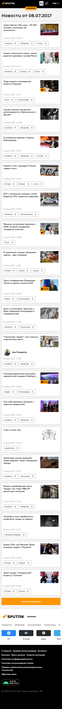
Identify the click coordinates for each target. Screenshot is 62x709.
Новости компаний (35, 655)
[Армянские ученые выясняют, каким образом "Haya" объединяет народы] (49, 462)
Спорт (39, 43)
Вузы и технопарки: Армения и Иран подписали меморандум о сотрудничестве (19, 311)
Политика (50, 625)
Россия (22, 591)
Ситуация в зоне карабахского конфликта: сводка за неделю (18, 517)
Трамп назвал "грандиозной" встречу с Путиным (17, 574)
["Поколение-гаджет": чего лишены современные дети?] (49, 341)
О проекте (7, 650)
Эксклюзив (25, 476)
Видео (7, 299)
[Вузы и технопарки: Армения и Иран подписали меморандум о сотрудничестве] (49, 313)
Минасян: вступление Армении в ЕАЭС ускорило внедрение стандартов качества (19, 227)
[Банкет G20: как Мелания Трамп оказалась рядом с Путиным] (49, 549)
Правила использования (24, 650)
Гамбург (22, 184)
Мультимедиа (23, 99)
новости (7, 625)
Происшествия (27, 214)
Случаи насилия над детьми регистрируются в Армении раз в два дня (19, 112)
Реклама (6, 655)
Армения (8, 43)
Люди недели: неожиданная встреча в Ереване (17, 82)
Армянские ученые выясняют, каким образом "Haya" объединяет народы (20, 460)
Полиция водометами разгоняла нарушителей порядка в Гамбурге (19, 375)
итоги (36, 184)
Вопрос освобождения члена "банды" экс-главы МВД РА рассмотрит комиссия (17, 489)
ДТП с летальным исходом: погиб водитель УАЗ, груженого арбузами (20, 195)
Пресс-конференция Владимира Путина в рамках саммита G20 (19, 281)
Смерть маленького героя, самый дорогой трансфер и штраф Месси (20, 54)
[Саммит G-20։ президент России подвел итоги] (49, 170)
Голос (7, 242)
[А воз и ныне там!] (49, 434)
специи (36, 270)
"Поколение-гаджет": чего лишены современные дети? (20, 338)
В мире (23, 71)
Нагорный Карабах (13, 535)
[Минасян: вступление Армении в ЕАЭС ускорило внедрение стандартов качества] (49, 228)
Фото (7, 99)
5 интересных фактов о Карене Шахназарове (18, 139)
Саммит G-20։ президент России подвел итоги (19, 167)
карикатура (9, 448)
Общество (25, 43)
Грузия (21, 270)
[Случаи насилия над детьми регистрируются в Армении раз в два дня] (49, 114)
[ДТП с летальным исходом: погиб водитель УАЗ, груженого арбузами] (49, 199)
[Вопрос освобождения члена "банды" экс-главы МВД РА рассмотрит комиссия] (49, 492)
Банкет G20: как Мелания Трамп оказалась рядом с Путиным (19, 546)
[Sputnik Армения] (9, 4)
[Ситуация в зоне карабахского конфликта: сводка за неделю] (49, 521)
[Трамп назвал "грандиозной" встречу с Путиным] (49, 577)
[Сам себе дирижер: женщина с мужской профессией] (49, 406)
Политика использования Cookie (17, 663)
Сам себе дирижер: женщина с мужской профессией (18, 403)
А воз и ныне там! (12, 430)
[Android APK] (10, 682)
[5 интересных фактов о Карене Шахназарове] (49, 142)
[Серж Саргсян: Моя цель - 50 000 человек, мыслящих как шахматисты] (49, 29)
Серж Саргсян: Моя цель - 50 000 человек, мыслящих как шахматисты (20, 28)
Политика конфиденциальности (17, 659)
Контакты (42, 650)
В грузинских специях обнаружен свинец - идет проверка (19, 253)
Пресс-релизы (18, 655)
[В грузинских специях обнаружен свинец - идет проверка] (49, 257)
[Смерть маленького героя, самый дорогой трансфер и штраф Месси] (49, 57)
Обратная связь (9, 674)
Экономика (25, 327)
